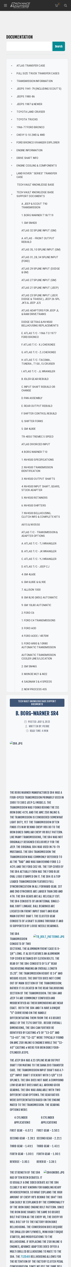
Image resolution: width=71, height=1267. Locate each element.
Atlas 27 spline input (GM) (38, 280)
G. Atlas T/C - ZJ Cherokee (38, 352)
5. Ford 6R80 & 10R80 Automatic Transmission (38, 645)
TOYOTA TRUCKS (27, 119)
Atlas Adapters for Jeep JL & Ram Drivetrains (40, 312)
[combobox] (29, 46)
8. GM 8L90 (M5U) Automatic (39, 597)
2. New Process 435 (34, 689)
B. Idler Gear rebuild (35, 379)
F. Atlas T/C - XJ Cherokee (38, 344)
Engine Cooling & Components (37, 165)
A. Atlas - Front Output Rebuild (38, 240)
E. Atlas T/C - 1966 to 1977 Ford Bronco (39, 335)
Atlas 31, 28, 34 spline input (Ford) (40, 259)
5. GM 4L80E (28, 428)
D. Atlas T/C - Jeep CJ (35, 566)
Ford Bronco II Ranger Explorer (38, 142)
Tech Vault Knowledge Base (35, 184)
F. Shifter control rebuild (39, 413)
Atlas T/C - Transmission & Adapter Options (39, 534)
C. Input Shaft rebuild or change (38, 388)
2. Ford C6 (27, 612)
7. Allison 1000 (31, 589)
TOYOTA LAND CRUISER (31, 111)
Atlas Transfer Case (31, 65)
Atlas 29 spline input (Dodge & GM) (41, 270)
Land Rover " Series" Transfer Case (37, 175)
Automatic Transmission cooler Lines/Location (38, 656)
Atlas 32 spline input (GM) (38, 230)
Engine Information (30, 150)
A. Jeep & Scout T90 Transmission (34, 205)
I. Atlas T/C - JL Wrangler (38, 371)
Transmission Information (35, 81)
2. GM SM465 (29, 666)
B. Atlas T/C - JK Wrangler (39, 551)
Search (58, 46)
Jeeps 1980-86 (26, 96)
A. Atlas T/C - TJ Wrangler (39, 543)
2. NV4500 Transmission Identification (37, 469)
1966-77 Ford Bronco (31, 127)
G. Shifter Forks (32, 421)
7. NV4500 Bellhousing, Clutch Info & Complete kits (40, 515)
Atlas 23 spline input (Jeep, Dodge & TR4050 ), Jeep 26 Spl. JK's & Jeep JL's (41, 299)
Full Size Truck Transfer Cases (38, 73)
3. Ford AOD (28, 628)
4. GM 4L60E (28, 574)
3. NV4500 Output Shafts (38, 478)
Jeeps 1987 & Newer (29, 104)
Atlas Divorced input (35, 444)
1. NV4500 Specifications (37, 459)
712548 (25, 1256)
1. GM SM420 (29, 222)
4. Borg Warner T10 (34, 451)
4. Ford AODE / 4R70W (35, 635)
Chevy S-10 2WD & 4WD (31, 134)
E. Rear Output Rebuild (36, 405)
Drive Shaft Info (27, 158)
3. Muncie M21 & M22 (34, 674)
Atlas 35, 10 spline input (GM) (41, 249)
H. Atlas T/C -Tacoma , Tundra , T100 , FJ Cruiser (38, 361)
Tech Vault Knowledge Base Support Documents (36, 194)
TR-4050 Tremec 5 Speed (37, 436)
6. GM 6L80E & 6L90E (33, 582)
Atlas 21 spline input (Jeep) (40, 287)
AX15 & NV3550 (30, 524)
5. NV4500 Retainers (34, 497)
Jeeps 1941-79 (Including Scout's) (39, 88)
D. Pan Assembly (32, 398)
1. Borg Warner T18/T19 (37, 215)
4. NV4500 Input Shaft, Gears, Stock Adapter (41, 488)
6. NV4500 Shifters (33, 505)
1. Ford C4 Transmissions (38, 620)
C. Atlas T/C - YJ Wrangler (39, 559)
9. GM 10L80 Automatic (36, 605)
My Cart (58, 4)
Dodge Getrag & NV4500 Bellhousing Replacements (40, 323)
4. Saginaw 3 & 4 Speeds (36, 681)
